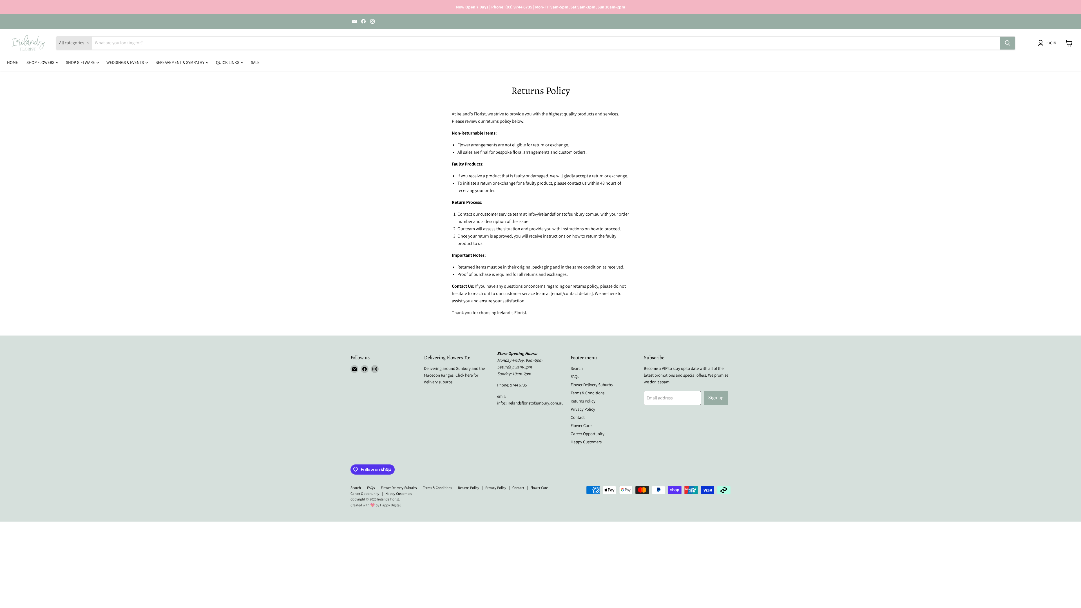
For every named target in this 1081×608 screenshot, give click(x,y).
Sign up (715, 398)
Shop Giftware (81, 62)
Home (12, 62)
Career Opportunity (587, 433)
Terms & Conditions (587, 392)
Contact (578, 417)
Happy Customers (586, 441)
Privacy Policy (583, 409)
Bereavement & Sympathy (180, 62)
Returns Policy (583, 401)
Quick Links (228, 62)
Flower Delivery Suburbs (592, 384)
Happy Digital (390, 505)
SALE (255, 62)
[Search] (1007, 43)
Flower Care (581, 425)
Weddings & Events (125, 62)
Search (577, 368)
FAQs (575, 376)
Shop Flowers (40, 62)
